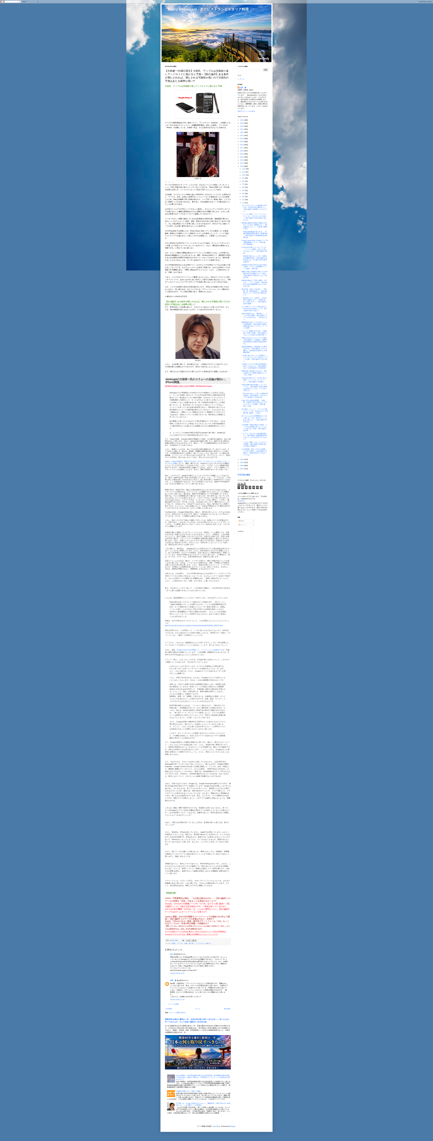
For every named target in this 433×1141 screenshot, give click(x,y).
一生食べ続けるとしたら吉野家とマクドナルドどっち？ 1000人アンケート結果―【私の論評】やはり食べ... (255, 358)
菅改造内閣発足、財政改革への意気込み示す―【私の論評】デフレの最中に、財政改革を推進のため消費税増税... (254, 349)
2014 (242, 157)
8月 (243, 181)
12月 (244, 169)
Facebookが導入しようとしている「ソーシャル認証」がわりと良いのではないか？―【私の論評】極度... (254, 250)
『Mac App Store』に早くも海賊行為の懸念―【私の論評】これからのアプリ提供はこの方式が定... (255, 395)
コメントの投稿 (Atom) (177, 1012)
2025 (242, 123)
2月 (243, 199)
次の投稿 (169, 1009)
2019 (242, 141)
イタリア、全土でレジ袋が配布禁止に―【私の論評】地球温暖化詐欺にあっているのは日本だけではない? (254, 436)
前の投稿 (227, 1009)
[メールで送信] (187, 940)
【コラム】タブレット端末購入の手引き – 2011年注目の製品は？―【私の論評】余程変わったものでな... (254, 208)
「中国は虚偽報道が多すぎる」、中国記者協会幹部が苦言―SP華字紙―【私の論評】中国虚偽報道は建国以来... (254, 234)
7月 (243, 184)
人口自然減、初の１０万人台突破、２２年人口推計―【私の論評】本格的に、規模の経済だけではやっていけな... (254, 452)
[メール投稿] (182, 940)
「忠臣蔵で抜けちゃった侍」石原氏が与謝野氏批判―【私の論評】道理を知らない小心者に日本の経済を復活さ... (254, 259)
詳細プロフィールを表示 (246, 111)
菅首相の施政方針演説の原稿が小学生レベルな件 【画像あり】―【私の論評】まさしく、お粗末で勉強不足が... (254, 225)
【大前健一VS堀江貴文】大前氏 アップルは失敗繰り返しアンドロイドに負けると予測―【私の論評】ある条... (254, 427)
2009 (242, 462)
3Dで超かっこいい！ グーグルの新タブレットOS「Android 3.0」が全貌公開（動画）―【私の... (255, 411)
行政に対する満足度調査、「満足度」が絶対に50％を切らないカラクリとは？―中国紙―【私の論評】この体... (254, 403)
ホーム (198, 1009)
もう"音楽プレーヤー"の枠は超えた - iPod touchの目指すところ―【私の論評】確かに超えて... (254, 308)
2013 (242, 160)
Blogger (232, 1126)
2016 (242, 151)
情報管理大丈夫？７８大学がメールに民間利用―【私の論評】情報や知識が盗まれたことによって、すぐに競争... (254, 325)
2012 (242, 163)
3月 (243, 196)
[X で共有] (191, 940)
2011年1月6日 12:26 (177, 999)
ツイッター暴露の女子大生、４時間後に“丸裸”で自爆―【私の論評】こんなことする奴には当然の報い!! (255, 333)
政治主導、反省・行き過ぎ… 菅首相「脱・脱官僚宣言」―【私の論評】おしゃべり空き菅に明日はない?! (254, 292)
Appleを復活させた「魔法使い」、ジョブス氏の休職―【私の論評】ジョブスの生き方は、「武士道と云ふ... (255, 316)
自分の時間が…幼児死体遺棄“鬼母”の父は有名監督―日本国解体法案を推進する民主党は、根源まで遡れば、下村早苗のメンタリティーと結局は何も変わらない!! (203, 1077)
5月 (243, 190)
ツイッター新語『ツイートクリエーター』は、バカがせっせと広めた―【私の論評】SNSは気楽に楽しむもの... (254, 217)
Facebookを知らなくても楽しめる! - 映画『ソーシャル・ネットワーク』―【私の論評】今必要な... (254, 380)
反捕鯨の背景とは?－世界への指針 (188, 1091)
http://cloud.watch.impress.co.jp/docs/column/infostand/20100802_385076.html (194, 625)
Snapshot (241, 501)
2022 (242, 132)
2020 (242, 138)
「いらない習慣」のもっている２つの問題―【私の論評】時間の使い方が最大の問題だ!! (254, 444)
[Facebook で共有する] (193, 940)
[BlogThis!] (189, 940)
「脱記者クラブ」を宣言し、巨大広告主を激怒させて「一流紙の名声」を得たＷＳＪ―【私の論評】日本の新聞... (254, 300)
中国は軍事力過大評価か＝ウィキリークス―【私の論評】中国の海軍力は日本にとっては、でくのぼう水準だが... (254, 387)
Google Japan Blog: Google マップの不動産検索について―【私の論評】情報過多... (255, 242)
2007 (242, 469)
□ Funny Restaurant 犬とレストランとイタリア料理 (207, 9)
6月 (243, 187)
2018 (242, 145)
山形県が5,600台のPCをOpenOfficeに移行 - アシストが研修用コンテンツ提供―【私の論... (254, 267)
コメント (243, 525)
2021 (242, 135)
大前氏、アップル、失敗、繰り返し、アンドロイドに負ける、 (191, 943)
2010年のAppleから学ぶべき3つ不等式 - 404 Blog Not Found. (188, 386)
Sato (172, 954)
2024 (242, 126)
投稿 (242, 521)
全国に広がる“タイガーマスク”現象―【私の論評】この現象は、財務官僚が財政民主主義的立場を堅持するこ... (255, 340)
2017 (242, 148)
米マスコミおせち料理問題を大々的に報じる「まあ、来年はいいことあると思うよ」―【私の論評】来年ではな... (254, 418)
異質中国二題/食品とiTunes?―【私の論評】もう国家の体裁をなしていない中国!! (254, 373)
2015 (242, 154)
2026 (242, 120)
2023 (242, 129)
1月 (243, 203)
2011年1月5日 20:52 (177, 973)
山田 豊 (173, 980)
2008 (242, 465)
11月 (244, 172)
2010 (242, 459)
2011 (242, 166)
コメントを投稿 (173, 1004)
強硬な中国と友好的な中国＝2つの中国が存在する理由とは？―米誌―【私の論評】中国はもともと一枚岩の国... (255, 274)
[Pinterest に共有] (195, 940)
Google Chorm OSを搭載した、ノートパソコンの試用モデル (200, 650)
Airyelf (214, 1126)
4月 (243, 193)
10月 (244, 175)
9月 (243, 178)
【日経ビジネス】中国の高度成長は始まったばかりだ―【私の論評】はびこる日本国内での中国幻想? (254, 366)
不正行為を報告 (244, 475)
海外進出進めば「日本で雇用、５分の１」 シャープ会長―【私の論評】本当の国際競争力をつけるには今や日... (254, 283)
